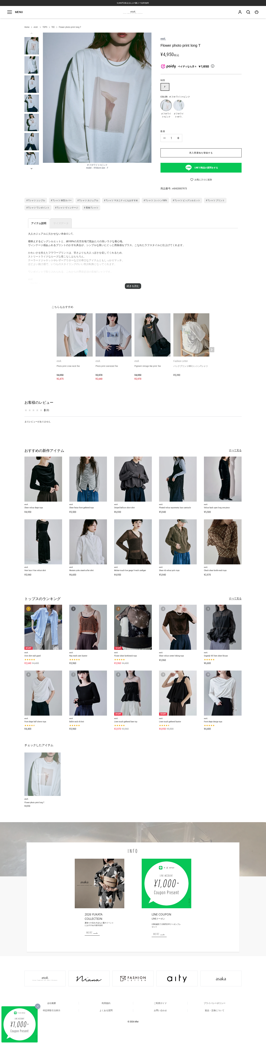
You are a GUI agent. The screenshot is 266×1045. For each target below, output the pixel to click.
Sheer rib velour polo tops (169, 570)
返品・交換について (214, 1010)
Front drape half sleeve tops (35, 721)
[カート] (257, 12)
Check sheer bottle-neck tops (215, 570)
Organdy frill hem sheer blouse (216, 656)
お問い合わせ (160, 1010)
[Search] (248, 12)
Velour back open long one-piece (217, 507)
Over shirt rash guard (32, 656)
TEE (53, 27)
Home (26, 27)
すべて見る (235, 450)
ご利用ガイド (160, 1003)
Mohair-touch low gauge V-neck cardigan (130, 570)
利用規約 (106, 1003)
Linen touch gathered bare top (125, 721)
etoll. (36, 27)
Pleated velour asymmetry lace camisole (175, 507)
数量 (163, 131)
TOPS (45, 27)
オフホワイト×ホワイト (178, 105)
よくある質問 (106, 1010)
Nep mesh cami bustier (78, 656)
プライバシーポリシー (214, 1003)
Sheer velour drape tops (33, 507)
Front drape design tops (213, 721)
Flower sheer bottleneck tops (125, 656)
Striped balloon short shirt (124, 507)
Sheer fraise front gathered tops (81, 507)
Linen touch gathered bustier (170, 721)
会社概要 (51, 1003)
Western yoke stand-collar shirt (81, 570)
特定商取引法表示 (51, 1010)
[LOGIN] (240, 12)
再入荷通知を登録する (201, 153)
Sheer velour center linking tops (171, 656)
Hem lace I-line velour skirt (35, 570)
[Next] (32, 169)
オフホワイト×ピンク (166, 105)
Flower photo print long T (70, 27)
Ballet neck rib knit (76, 721)
